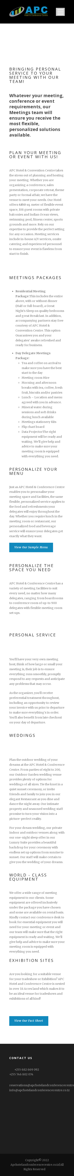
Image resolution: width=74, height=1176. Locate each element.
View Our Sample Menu (31, 547)
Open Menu (60, 12)
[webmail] (48, 1169)
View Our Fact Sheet (28, 1021)
